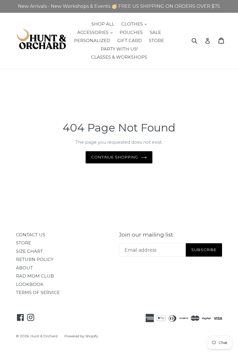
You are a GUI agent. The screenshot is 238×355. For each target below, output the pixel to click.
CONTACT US (30, 234)
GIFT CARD (129, 40)
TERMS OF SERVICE (38, 292)
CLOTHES (135, 24)
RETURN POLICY (34, 259)
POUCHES (131, 32)
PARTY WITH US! (119, 49)
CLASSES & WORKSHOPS (119, 57)
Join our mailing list (146, 235)
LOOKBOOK (30, 284)
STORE (156, 40)
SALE (155, 32)
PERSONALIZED (92, 40)
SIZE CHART (29, 251)
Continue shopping (114, 157)
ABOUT (24, 268)
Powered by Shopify (81, 336)
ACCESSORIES (96, 32)
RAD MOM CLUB (35, 276)
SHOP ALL (102, 24)
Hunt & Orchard (43, 336)
